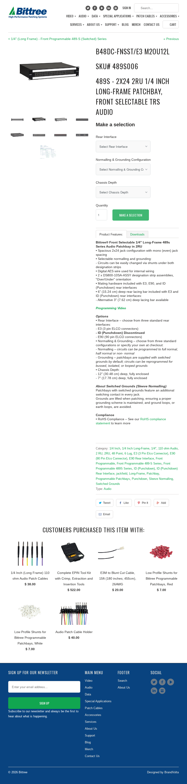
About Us (94, 24)
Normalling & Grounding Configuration (123, 159)
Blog (125, 24)
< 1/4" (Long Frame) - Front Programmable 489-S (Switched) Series (57, 39)
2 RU (99, 453)
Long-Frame (137, 473)
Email (106, 514)
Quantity (102, 205)
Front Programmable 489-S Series (139, 463)
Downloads (137, 234)
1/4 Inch (114, 448)
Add (163, 502)
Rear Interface (106, 137)
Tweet (106, 502)
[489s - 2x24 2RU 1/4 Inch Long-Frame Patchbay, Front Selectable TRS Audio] (49, 74)
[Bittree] (27, 11)
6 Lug (128, 453)
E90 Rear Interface (141, 458)
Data (96, 16)
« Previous (171, 39)
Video (70, 16)
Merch (136, 24)
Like (126, 502)
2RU (107, 453)
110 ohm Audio (168, 448)
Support (112, 24)
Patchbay (153, 473)
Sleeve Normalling (161, 478)
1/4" (153, 448)
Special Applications (118, 16)
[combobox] (156, 7)
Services (77, 24)
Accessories (169, 16)
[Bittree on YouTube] (102, 9)
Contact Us (151, 24)
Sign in (126, 8)
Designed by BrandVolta (163, 772)
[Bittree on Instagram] (116, 9)
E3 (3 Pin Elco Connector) (151, 453)
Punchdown (139, 478)
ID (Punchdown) (144, 468)
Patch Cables (146, 16)
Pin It (145, 502)
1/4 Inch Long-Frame (135, 448)
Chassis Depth (106, 182)
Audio (83, 16)
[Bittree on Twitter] (88, 9)
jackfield (121, 473)
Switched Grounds (108, 484)
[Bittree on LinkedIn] (109, 9)
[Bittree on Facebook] (95, 9)
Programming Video (111, 308)
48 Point (117, 453)
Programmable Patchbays (113, 478)
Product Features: (111, 234)
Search (122, 680)
